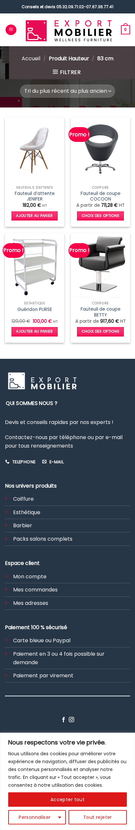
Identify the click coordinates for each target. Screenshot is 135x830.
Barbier (22, 525)
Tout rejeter (97, 817)
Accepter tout (67, 799)
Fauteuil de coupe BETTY (101, 312)
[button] (11, 30)
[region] (67, 781)
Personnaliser (34, 817)
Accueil (31, 58)
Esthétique (26, 512)
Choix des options (101, 215)
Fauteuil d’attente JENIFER (35, 196)
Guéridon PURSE (34, 310)
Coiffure (23, 499)
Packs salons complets (42, 539)
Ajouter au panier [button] (34, 215)
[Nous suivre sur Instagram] (71, 720)
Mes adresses (30, 603)
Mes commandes (35, 589)
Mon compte (30, 576)
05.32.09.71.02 (70, 7)
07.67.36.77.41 (99, 7)
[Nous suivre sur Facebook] (63, 720)
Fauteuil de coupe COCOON (101, 196)
